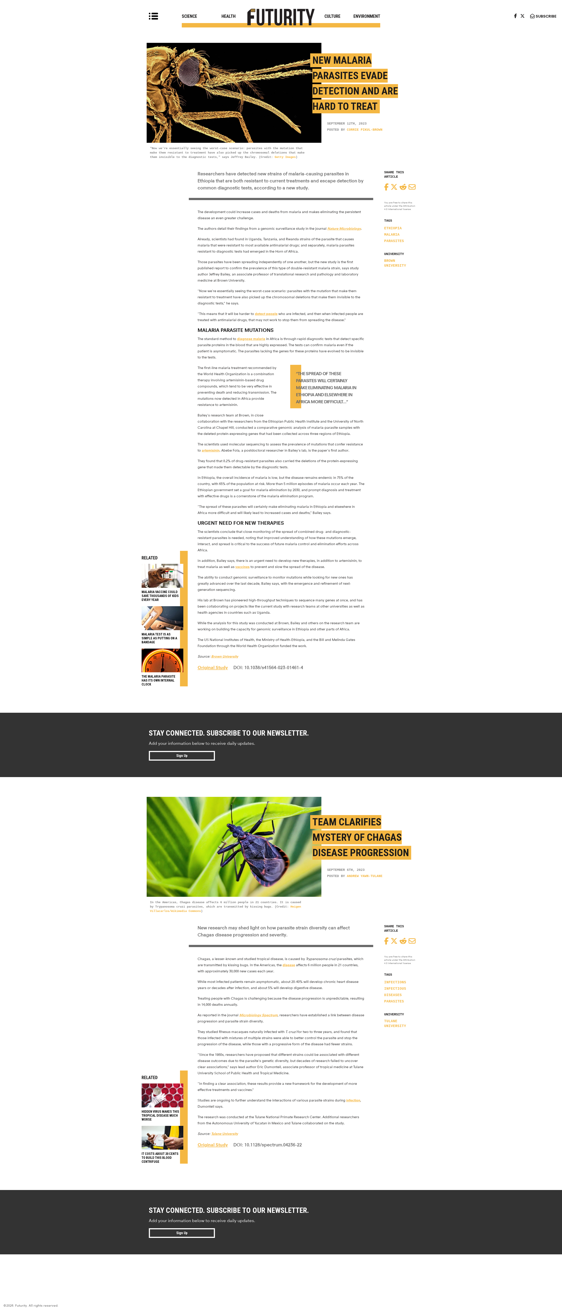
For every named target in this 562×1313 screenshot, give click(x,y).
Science (189, 16)
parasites (394, 241)
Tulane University (395, 1023)
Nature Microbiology (344, 228)
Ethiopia (393, 228)
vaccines (242, 567)
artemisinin (211, 450)
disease (289, 965)
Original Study (213, 667)
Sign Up (181, 756)
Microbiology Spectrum (258, 1015)
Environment (366, 16)
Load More (281, 1270)
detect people (266, 314)
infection (353, 1100)
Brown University (395, 263)
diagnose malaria (251, 339)
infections (395, 982)
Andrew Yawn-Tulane (364, 876)
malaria (392, 235)
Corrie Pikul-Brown (364, 130)
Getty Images (285, 157)
